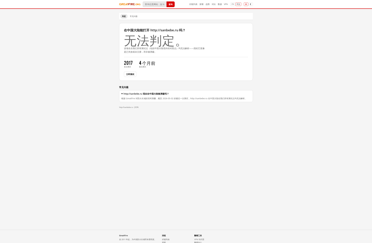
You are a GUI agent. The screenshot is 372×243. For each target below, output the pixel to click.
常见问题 (133, 16)
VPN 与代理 (199, 239)
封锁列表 (193, 4)
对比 (214, 4)
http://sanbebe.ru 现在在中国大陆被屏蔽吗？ (146, 93)
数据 (220, 4)
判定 (124, 16)
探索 (202, 4)
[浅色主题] (246, 4)
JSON (136, 107)
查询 (171, 4)
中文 (238, 4)
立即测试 (130, 74)
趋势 (208, 4)
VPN (226, 4)
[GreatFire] (129, 4)
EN (233, 4)
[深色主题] (250, 4)
